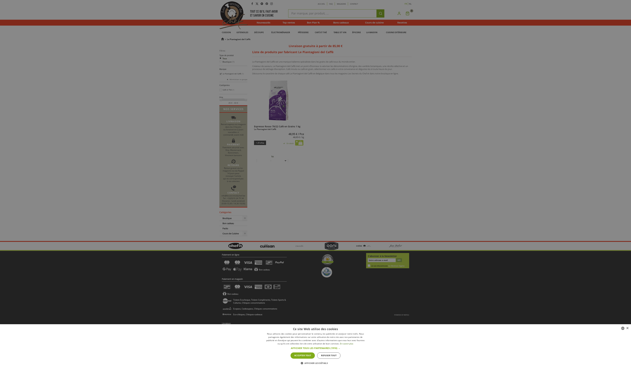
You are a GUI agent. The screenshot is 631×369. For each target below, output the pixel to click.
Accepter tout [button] (302, 355)
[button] (315, 348)
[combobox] (622, 328)
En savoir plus (346, 343)
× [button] (627, 328)
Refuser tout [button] (329, 355)
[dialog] (315, 346)
